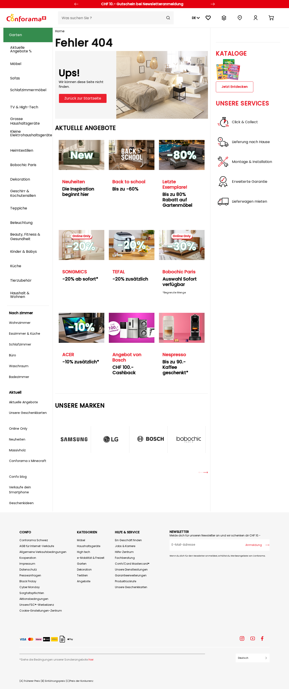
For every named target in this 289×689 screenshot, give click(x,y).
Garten (81, 564)
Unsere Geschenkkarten (131, 587)
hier (91, 659)
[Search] (168, 17)
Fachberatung (125, 558)
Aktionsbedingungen (33, 599)
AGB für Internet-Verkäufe (36, 546)
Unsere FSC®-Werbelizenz (36, 605)
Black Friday (27, 581)
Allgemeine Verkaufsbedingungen (42, 552)
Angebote (83, 581)
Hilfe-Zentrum (124, 552)
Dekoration (84, 569)
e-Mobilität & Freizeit (90, 558)
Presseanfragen (30, 575)
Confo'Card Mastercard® (132, 564)
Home (60, 31)
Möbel (81, 540)
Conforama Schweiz (33, 540)
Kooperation (27, 558)
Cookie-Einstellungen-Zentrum (40, 610)
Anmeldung (253, 545)
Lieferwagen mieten (249, 201)
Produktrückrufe (125, 581)
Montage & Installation (252, 162)
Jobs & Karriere (125, 546)
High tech (83, 552)
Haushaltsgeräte (88, 546)
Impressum (27, 564)
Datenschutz (28, 569)
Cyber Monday (29, 587)
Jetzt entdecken (234, 86)
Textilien (82, 575)
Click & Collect (245, 122)
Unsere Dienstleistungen (131, 569)
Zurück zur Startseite (82, 98)
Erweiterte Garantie (249, 181)
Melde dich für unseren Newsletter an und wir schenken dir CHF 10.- (215, 535)
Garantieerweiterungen (131, 575)
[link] (255, 18)
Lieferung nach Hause (251, 142)
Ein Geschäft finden (128, 540)
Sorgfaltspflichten (31, 593)
